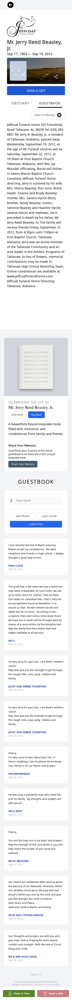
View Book (17, 414)
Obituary (20, 103)
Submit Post (36, 524)
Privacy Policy (26, 984)
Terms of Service (45, 984)
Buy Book (36, 414)
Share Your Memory (22, 464)
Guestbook (50, 103)
